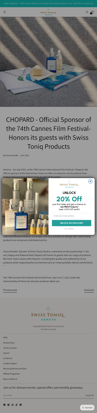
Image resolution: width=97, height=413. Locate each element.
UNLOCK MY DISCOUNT (71, 223)
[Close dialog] (90, 181)
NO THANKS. (69, 229)
